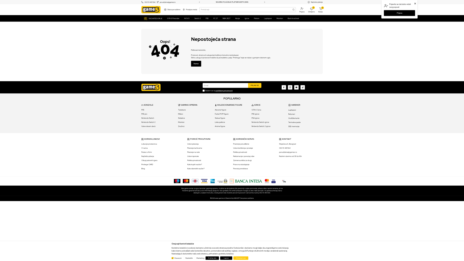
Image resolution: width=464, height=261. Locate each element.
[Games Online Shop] (151, 9)
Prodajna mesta (191, 10)
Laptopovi (292, 110)
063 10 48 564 (150, 2)
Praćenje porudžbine (241, 144)
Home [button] (196, 63)
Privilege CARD (147, 164)
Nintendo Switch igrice (260, 122)
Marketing (200, 258)
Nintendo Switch (147, 118)
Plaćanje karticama (194, 148)
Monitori (181, 122)
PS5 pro (144, 114)
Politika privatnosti (194, 160)
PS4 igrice (255, 118)
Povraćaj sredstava (240, 168)
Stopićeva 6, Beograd (287, 144)
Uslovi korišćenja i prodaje (243, 148)
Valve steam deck (148, 126)
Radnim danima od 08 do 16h (290, 156)
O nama (144, 148)
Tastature (182, 110)
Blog (143, 168)
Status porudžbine (173, 10)
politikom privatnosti (224, 91)
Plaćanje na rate (193, 152)
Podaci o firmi (146, 152)
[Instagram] (290, 87)
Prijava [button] (399, 13)
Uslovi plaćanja (193, 144)
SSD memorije (293, 126)
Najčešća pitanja (317, 2)
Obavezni (178, 258)
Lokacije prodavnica (149, 144)
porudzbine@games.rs (167, 2)
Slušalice (181, 118)
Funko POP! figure (221, 114)
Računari (291, 114)
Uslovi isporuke (193, 156)
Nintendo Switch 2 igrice (261, 126)
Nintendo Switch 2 (148, 122)
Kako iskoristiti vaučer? (195, 168)
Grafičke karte (293, 118)
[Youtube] (296, 87)
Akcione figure (220, 110)
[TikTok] (303, 87)
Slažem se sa (219, 90)
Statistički (189, 258)
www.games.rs (220, 198)
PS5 (142, 110)
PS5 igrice (255, 114)
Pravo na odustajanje (241, 164)
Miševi (180, 114)
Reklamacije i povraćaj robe (243, 156)
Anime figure (220, 126)
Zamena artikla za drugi (242, 160)
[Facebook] (284, 87)
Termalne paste (294, 122)
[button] (301, 9)
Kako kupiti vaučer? (194, 164)
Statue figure (220, 118)
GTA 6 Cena (256, 110)
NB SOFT (237, 198)
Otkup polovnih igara (149, 160)
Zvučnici (181, 126)
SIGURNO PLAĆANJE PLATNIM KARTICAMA (232, 2)
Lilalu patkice (220, 122)
